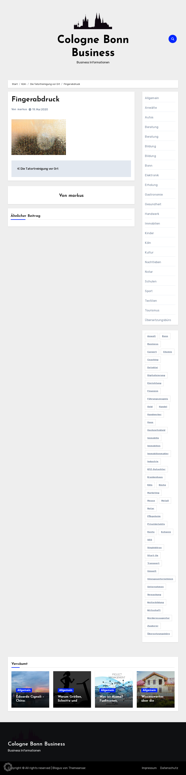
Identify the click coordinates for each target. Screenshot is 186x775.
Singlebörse (154, 547)
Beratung (151, 127)
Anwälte (151, 107)
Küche (162, 485)
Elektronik (152, 175)
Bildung (150, 146)
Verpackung (154, 594)
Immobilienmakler (158, 453)
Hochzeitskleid (156, 430)
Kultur (149, 252)
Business (152, 344)
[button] (8, 767)
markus (22, 109)
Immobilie (153, 438)
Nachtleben (153, 262)
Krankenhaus (155, 477)
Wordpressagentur (158, 618)
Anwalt (151, 336)
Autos (149, 117)
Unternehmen (155, 586)
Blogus (57, 768)
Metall (165, 500)
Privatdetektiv (156, 524)
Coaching (152, 359)
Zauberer (152, 626)
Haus (150, 422)
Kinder (149, 233)
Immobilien (152, 223)
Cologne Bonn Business (36, 744)
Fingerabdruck (35, 99)
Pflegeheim (154, 516)
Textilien (151, 300)
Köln (148, 243)
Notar (149, 272)
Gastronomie (154, 194)
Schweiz (166, 532)
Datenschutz (169, 768)
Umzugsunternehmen (160, 579)
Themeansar (76, 768)
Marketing (153, 492)
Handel (163, 406)
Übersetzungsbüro (158, 320)
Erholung (151, 185)
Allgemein (152, 98)
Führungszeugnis (157, 399)
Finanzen (152, 391)
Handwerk (152, 214)
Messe (151, 500)
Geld (150, 406)
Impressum (149, 768)
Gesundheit (153, 204)
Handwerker (154, 414)
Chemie (167, 352)
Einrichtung (154, 383)
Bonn (148, 165)
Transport (153, 563)
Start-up (152, 555)
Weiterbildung (155, 602)
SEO (149, 539)
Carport (152, 352)
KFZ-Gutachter (156, 469)
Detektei (152, 367)
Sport (149, 291)
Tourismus (152, 310)
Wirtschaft (154, 610)
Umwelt (151, 571)
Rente (151, 532)
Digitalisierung (156, 375)
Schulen (150, 281)
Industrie (152, 461)
